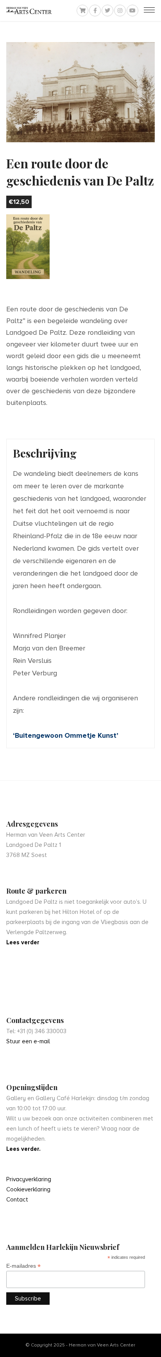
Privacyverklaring (28, 1179)
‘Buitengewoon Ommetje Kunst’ (65, 735)
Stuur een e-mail (28, 1041)
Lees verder (22, 942)
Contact (17, 1199)
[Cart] (82, 10)
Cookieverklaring (28, 1189)
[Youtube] (132, 10)
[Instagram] (120, 10)
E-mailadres (23, 1266)
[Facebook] (95, 10)
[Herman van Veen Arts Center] (29, 10)
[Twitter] (107, 10)
